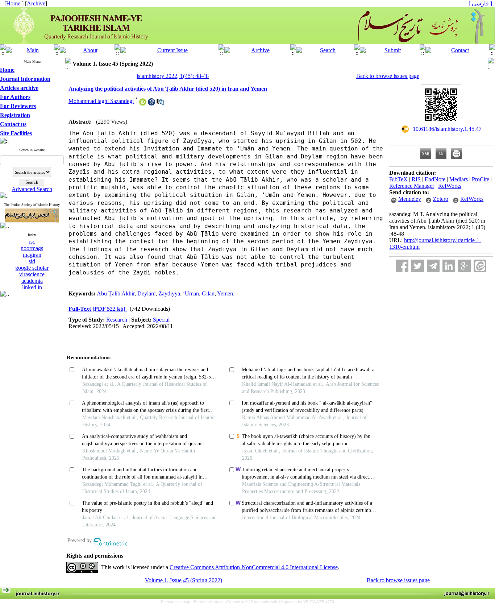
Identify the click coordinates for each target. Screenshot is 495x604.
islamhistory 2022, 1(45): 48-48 (173, 76)
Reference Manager (411, 186)
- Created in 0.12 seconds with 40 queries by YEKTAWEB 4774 (279, 602)
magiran (32, 255)
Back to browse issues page (387, 76)
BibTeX (398, 179)
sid (32, 261)
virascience (32, 274)
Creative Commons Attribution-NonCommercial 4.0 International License (254, 567)
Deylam (146, 293)
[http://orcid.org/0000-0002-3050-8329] (142, 103)
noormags (32, 248)
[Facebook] (402, 266)
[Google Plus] (464, 266)
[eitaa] (480, 266)
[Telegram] (433, 266)
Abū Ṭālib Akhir (115, 293)
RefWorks (449, 186)
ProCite (480, 179)
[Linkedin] (448, 266)
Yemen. (228, 293)
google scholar (32, 268)
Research (116, 320)
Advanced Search (32, 189)
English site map (209, 602)
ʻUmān (191, 293)
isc (32, 242)
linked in (32, 287)
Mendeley (409, 199)
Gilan (208, 293)
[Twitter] (417, 266)
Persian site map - (177, 602)
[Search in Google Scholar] (151, 103)
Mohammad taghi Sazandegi (101, 101)
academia (32, 281)
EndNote (435, 179)
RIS (416, 179)
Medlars (458, 179)
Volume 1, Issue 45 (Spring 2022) (183, 580)
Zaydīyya (169, 293)
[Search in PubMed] (160, 103)
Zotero (440, 199)
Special (161, 320)
